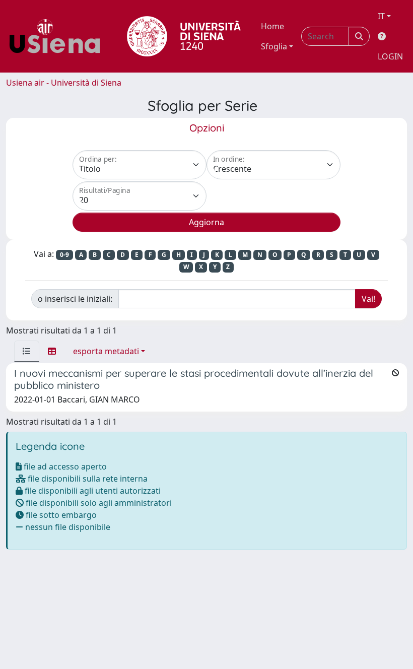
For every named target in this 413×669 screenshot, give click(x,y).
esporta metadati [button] (106, 351)
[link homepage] (58, 36)
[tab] (26, 351)
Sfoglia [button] (274, 46)
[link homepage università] (184, 36)
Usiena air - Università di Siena (63, 82)
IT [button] (381, 16)
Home (272, 26)
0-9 (64, 254)
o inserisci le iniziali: (75, 298)
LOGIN (390, 56)
